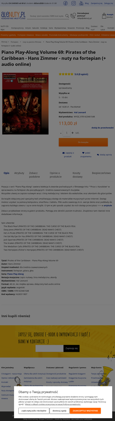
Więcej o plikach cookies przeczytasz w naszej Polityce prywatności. (53, 404)
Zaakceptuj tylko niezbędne (33, 410)
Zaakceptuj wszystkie (85, 411)
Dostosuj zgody (59, 410)
